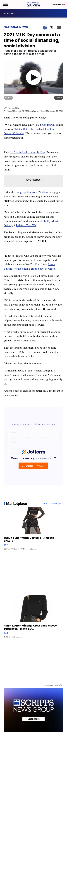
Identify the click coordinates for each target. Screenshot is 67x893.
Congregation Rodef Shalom (32, 192)
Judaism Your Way (26, 225)
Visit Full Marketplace (53, 503)
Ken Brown (48, 124)
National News (16, 27)
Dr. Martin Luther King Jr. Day (27, 152)
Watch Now (58, 5)
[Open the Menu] (5, 5)
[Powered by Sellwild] (58, 685)
